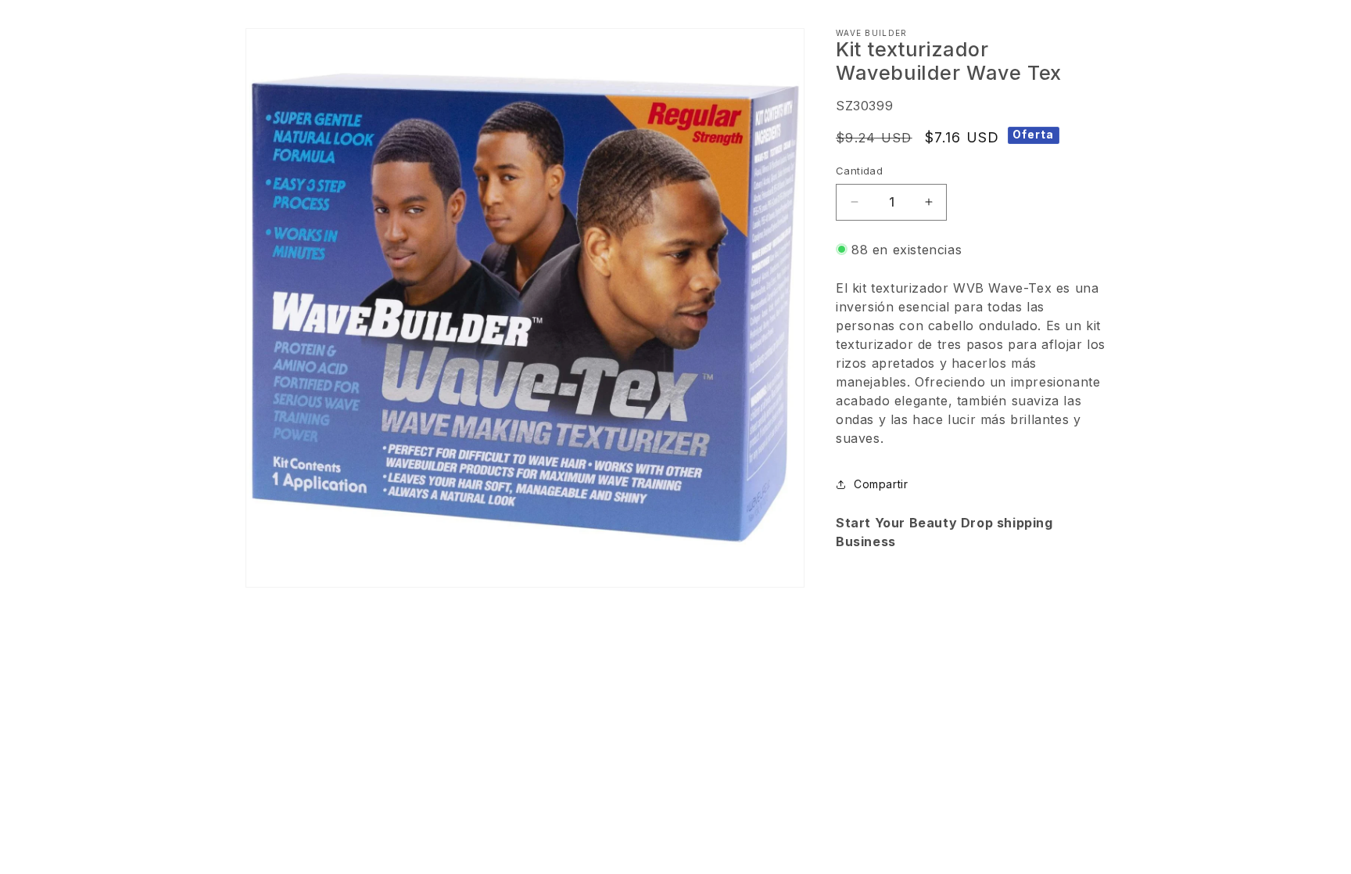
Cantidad (859, 170)
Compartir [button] (881, 484)
